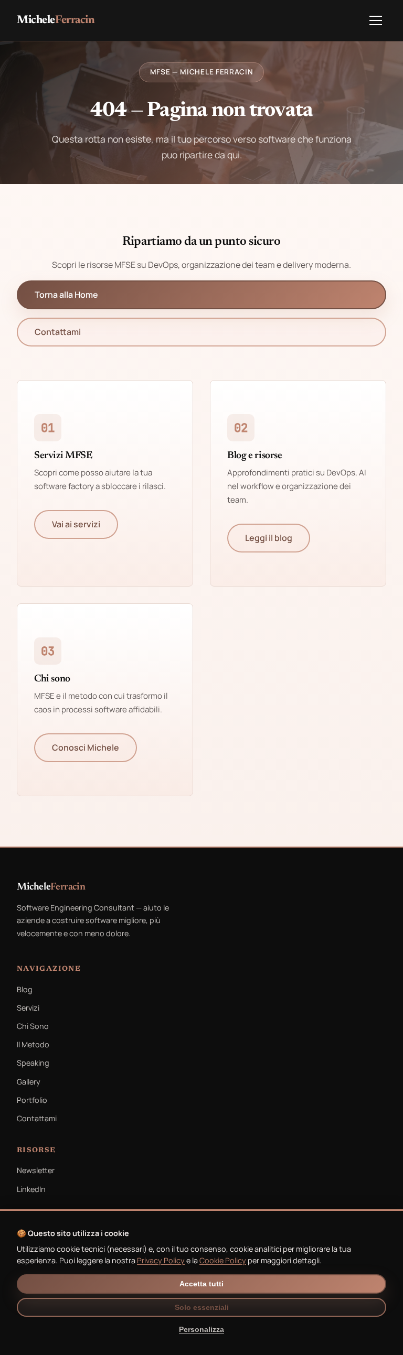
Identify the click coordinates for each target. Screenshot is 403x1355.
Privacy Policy (161, 1260)
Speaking (33, 1063)
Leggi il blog (268, 538)
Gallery (28, 1082)
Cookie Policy (222, 1260)
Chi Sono (33, 1026)
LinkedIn (31, 1189)
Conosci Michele (85, 747)
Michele (56, 20)
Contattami (58, 332)
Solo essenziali (202, 1307)
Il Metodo (33, 1044)
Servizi (28, 1008)
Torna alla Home (66, 294)
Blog (25, 989)
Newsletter (36, 1170)
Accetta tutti (201, 1284)
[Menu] (375, 20)
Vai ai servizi (76, 524)
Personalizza (201, 1330)
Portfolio (32, 1100)
